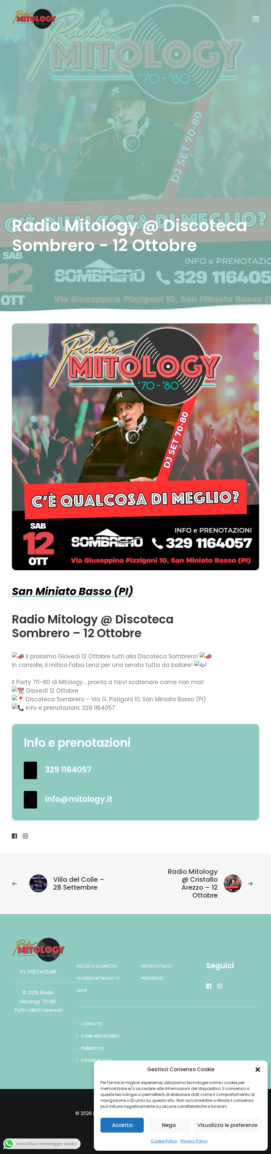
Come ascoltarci (100, 1036)
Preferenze (152, 978)
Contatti (91, 1024)
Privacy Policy (194, 1141)
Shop (82, 990)
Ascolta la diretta (97, 966)
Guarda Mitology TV (98, 978)
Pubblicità (92, 1048)
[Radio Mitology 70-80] (34, 19)
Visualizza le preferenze (227, 1125)
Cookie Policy (164, 1141)
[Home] (38, 950)
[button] (257, 1069)
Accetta (122, 1125)
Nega (169, 1125)
